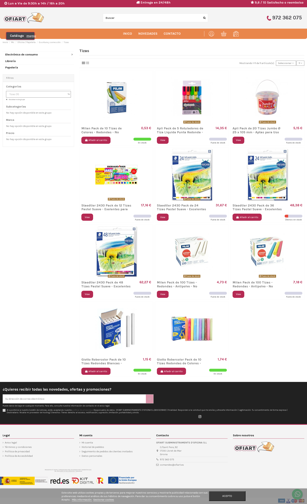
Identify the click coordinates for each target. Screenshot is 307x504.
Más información (82, 499)
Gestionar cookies (103, 499)
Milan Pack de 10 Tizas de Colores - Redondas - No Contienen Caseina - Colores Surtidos (103, 134)
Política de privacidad (17, 451)
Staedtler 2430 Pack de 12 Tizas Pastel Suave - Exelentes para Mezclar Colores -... (106, 209)
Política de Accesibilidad (19, 455)
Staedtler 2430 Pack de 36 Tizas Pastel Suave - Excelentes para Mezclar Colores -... (257, 209)
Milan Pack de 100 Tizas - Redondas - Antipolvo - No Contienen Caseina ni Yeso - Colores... (254, 288)
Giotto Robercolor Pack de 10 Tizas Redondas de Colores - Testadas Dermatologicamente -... (181, 365)
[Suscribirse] (149, 399)
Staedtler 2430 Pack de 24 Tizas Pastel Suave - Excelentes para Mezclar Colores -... (181, 209)
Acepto (227, 496)
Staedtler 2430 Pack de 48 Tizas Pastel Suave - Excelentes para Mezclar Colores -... (106, 286)
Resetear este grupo (16, 99)
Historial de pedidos (93, 447)
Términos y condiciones (18, 447)
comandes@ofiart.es (172, 464)
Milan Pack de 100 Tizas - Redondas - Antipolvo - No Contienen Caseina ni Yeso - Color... (179, 288)
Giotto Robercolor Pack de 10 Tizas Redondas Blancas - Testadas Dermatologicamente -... (105, 365)
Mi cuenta (87, 442)
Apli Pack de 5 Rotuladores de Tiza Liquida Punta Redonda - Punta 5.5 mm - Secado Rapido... (182, 132)
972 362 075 (167, 459)
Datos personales (92, 455)
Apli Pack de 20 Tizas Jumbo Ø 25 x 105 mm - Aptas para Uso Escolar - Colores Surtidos (256, 132)
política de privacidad (82, 410)
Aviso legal (11, 442)
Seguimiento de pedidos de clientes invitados (107, 451)
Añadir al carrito (97, 140)
